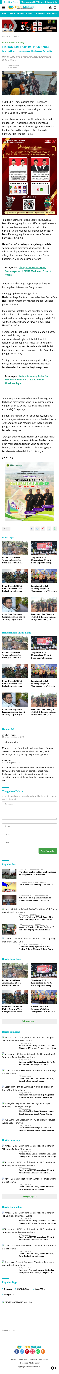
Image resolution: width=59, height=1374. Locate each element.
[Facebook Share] (32, 529)
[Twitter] (22, 1351)
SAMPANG (40, 1289)
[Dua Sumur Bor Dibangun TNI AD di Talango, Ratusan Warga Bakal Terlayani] (44, 604)
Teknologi (20, 42)
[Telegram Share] (49, 529)
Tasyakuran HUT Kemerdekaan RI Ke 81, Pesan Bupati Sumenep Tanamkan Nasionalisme (41, 560)
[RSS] (43, 1351)
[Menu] (4, 7)
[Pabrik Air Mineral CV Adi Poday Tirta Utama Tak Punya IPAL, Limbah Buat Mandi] (29, 911)
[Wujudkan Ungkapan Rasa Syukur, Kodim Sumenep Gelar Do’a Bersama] (9, 874)
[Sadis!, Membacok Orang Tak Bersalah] (9, 887)
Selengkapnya (28, 1021)
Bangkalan (9, 1294)
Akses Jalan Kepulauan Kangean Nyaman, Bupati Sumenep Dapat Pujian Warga (13, 617)
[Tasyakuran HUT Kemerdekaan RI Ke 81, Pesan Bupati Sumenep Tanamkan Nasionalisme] (44, 548)
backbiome (7, 760)
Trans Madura (13, 65)
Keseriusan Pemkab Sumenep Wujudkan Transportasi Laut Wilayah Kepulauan (43, 589)
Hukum (12, 42)
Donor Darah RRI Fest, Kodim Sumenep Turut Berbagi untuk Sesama (12, 588)
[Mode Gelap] (50, 7)
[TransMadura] (21, 7)
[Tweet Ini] (37, 529)
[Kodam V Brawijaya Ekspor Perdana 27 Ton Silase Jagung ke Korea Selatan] (9, 929)
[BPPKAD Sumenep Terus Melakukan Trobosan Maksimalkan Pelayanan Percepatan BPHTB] (9, 900)
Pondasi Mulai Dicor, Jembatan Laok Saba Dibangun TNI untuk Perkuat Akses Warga (11, 560)
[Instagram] (32, 1351)
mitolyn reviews (9, 735)
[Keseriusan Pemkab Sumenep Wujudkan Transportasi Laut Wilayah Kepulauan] (44, 576)
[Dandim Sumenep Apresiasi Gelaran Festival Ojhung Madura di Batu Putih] (29, 940)
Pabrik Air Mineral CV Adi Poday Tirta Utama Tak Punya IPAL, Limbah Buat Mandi (36, 918)
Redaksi (33, 1360)
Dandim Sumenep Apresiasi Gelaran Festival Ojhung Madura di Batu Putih (36, 948)
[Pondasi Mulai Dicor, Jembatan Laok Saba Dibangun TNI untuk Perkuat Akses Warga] (15, 548)
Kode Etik (23, 1360)
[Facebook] (16, 1351)
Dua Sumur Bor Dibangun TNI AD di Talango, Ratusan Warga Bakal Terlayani (43, 616)
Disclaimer (43, 1360)
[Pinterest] (27, 1351)
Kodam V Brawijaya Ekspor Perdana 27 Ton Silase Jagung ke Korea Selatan (36, 928)
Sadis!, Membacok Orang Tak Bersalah (36, 885)
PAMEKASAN (23, 1289)
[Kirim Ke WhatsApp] (55, 529)
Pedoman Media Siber (30, 1363)
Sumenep (8, 1289)
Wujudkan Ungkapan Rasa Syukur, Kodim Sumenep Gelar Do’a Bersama (37, 873)
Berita (5, 42)
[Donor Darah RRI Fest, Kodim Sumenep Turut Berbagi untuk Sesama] (15, 576)
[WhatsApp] (38, 1351)
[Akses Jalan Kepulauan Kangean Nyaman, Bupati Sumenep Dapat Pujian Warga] (15, 604)
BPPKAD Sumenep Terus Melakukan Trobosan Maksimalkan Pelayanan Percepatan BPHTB (35, 899)
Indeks (13, 1360)
